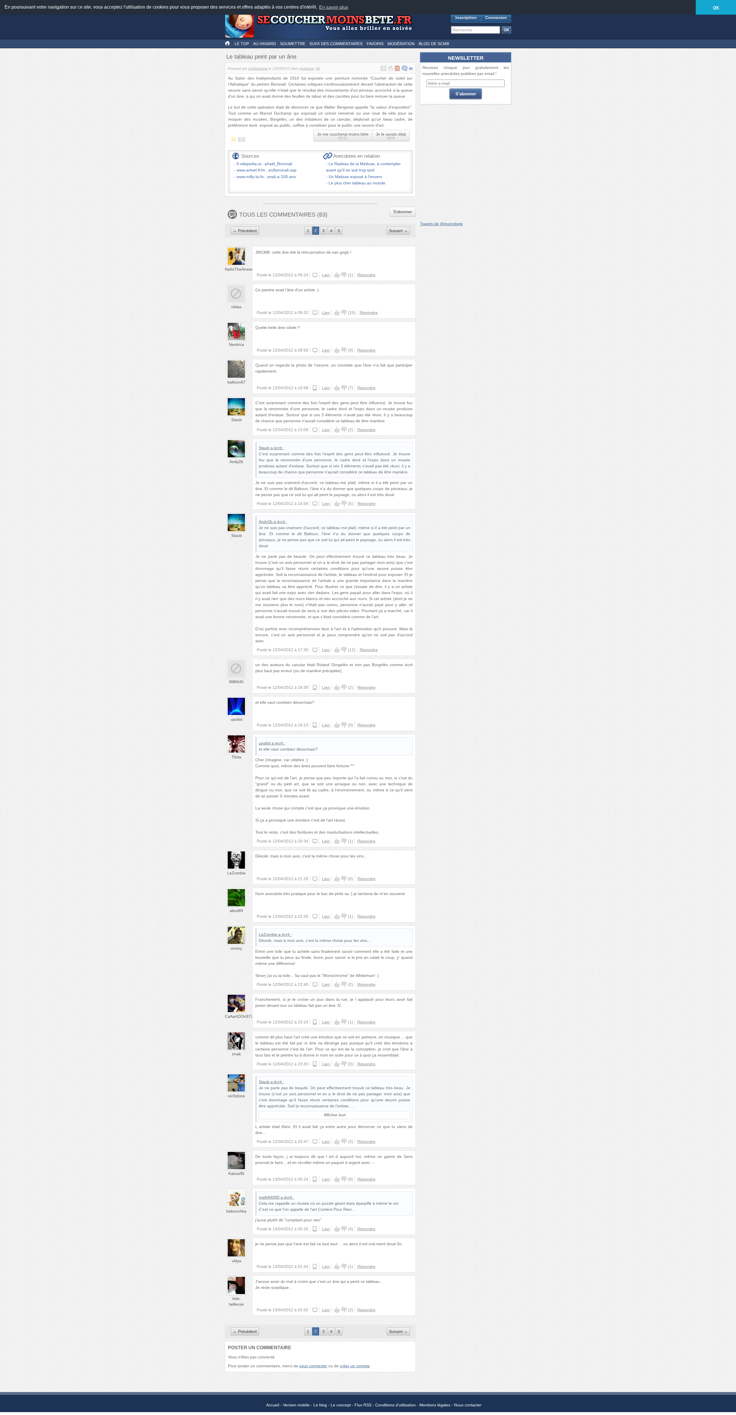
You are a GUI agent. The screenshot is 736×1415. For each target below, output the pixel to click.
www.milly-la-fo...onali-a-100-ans (266, 176)
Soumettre (292, 43)
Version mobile (296, 1405)
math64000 (269, 1197)
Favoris (375, 43)
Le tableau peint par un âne (261, 56)
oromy (236, 948)
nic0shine (236, 1096)
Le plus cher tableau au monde (357, 183)
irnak (236, 1054)
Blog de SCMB (434, 43)
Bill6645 (236, 681)
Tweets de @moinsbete (441, 223)
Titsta (236, 757)
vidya (236, 1260)
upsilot (236, 719)
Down (344, 275)
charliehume (258, 69)
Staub (236, 419)
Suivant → (398, 230)
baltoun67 (236, 382)
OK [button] (716, 7)
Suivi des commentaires (336, 43)
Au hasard (264, 43)
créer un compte (355, 1366)
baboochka (236, 1211)
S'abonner (402, 211)
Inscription (466, 17)
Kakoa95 (236, 1173)
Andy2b (236, 461)
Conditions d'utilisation (395, 1405)
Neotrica (236, 344)
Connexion (496, 17)
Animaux (307, 69)
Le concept (341, 1405)
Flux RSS (362, 1405)
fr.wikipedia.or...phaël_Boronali (264, 163)
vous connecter (313, 1366)
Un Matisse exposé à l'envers (355, 176)
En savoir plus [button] (333, 7)
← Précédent (245, 230)
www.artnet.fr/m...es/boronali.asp (266, 170)
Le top (242, 43)
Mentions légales (434, 1405)
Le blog (320, 1405)
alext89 (236, 910)
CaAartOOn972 (239, 1016)
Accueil (272, 1405)
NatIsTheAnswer (240, 269)
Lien (326, 275)
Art (318, 69)
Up (337, 275)
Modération (401, 43)
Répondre (366, 275)
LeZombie (236, 873)
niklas (236, 306)
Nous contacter (468, 1405)
